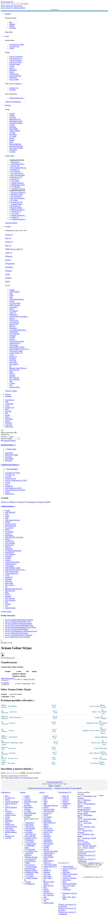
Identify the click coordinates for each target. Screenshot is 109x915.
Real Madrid (13, 129)
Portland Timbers (16, 208)
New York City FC (17, 173)
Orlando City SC (16, 177)
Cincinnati (29, 832)
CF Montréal (16, 187)
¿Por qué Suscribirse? (33, 773)
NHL (73, 897)
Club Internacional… (18, 164)
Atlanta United (31, 844)
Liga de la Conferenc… (9, 812)
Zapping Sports (14, 387)
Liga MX (12, 90)
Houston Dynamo (17, 194)
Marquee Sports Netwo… (48, 883)
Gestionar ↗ (11, 445)
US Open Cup (14, 46)
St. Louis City (30, 865)
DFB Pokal (13, 77)
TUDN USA (13, 320)
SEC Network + (14, 379)
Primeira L (8, 423)
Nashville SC (15, 162)
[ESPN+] (47, 502)
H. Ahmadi (5, 683)
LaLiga (11, 66)
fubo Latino (13, 362)
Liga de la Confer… (16, 62)
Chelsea (12, 115)
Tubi (10, 381)
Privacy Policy (14, 778)
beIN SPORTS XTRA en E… (19, 349)
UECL (7, 405)
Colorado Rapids (16, 204)
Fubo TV (66, 798)
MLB (64, 899)
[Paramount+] (32, 502)
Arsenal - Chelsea (88, 848)
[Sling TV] (13, 502)
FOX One (12, 360)
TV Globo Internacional (13, 550)
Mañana (12, 24)
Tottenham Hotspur (15, 123)
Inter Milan (13, 134)
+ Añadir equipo (10, 449)
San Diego (29, 874)
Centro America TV (16, 353)
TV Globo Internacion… (48, 839)
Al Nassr (12, 152)
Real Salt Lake (16, 206)
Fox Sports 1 (13, 307)
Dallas (28, 863)
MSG (11, 372)
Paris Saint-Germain (16, 148)
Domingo (12, 28)
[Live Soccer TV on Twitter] (87, 857)
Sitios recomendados (69, 884)
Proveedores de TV (64, 792)
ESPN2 (11, 301)
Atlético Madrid (14, 131)
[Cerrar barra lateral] (2, 641)
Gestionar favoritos (9, 440)
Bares (64, 882)
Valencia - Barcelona (89, 846)
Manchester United (15, 121)
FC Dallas (14, 200)
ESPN (11, 295)
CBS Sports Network (16, 299)
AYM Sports (13, 345)
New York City (31, 834)
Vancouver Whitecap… (19, 192)
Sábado (11, 26)
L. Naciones (9, 404)
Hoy (10, 22)
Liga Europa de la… (16, 58)
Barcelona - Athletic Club (84, 801)
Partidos (8, 14)
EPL (6, 413)
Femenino (8, 396)
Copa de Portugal (15, 76)
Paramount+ (13, 314)
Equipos (8, 105)
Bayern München (15, 144)
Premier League (14, 64)
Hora (11, 437)
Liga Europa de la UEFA (13, 488)
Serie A (11, 68)
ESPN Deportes (14, 305)
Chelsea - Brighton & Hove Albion (86, 812)
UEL (7, 402)
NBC (11, 297)
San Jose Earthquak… (18, 198)
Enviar (23, 773)
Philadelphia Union (18, 185)
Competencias (6, 465)
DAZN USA (13, 324)
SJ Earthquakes (31, 861)
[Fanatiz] (40, 502)
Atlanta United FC (18, 183)
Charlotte (29, 830)
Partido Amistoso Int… (17, 98)
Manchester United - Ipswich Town (86, 820)
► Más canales (6, 611)
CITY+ (11, 355)
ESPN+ (12, 309)
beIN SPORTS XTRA (17, 347)
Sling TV (66, 796)
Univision (12, 335)
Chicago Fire (15, 166)
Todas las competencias (13, 102)
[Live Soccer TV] (7, 2)
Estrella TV (13, 356)
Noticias (8, 394)
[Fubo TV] (5, 502)
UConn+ (12, 383)
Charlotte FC (15, 169)
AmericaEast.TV (15, 343)
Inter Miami (29, 825)
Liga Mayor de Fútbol (16, 44)
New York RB (30, 836)
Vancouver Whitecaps (28, 854)
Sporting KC (30, 884)
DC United (15, 181)
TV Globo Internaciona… (18, 330)
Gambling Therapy (94, 863)
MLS (7, 409)
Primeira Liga (14, 74)
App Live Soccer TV (70, 868)
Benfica (12, 140)
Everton (12, 125)
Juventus (12, 132)
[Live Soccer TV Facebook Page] (87, 853)
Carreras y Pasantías (69, 878)
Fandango (12, 358)
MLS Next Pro (14, 370)
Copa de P (8, 425)
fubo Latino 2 (14, 364)
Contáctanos (67, 889)
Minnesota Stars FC (18, 210)
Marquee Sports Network (13, 589)
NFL (69, 897)
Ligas (7, 36)
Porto (11, 142)
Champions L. (10, 400)
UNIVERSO (13, 332)
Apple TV (12, 313)
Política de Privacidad (70, 874)
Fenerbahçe (13, 150)
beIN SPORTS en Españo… (19, 316)
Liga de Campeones (16, 56)
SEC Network (14, 377)
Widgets (65, 870)
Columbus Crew (31, 851)
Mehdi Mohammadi (7, 678)
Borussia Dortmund (16, 146)
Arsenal (12, 113)
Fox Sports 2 (13, 311)
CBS (11, 294)
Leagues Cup (13, 88)
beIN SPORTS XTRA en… (48, 862)
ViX (10, 385)
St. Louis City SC (17, 202)
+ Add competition (11, 469)
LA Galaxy (15, 213)
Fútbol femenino (68, 866)
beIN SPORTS (14, 292)
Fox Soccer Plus (14, 303)
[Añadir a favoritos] (2, 655)
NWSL (11, 48)
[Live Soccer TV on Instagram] (87, 861)
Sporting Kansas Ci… (19, 219)
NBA (64, 897)
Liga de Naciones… (16, 60)
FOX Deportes (14, 334)
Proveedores (67, 880)
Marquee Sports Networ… (18, 368)
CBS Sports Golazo (16, 351)
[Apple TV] (22, 502)
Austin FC (15, 217)
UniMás (12, 337)
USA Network (14, 322)
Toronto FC (15, 179)
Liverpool (12, 117)
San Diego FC (16, 211)
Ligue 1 (12, 72)
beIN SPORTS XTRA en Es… (15, 570)
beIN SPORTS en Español (14, 537)
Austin (28, 882)
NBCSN (12, 326)
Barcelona (12, 127)
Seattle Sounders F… (19, 215)
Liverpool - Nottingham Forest (84, 808)
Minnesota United (32, 872)
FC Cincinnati (15, 171)
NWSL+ (12, 374)
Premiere (12, 376)
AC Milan (12, 136)
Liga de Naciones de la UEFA (15, 490)
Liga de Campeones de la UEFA (16, 480)
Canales (7, 226)
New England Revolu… (19, 168)
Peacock (12, 339)
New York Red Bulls (18, 175)
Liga (5, 437)
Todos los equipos (11, 223)
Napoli (11, 138)
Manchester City (14, 119)
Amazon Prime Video (16, 341)
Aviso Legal (67, 876)
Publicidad (66, 872)
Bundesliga (13, 70)
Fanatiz (11, 290)
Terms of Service (28, 778)
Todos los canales (11, 391)
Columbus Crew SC (18, 189)
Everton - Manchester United (83, 843)
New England (30, 828)
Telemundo (13, 328)
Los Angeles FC (16, 196)
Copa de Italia (14, 79)
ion (10, 366)
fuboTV (12, 318)
